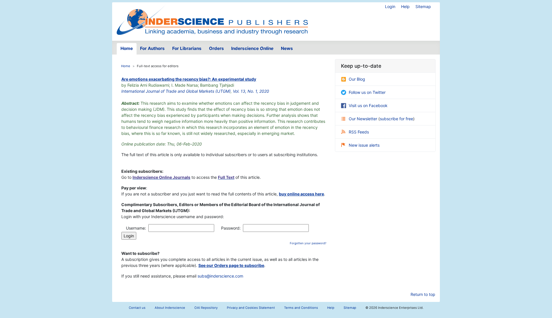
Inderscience (252, 48)
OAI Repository (206, 308)
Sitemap (423, 6)
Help (405, 6)
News (287, 48)
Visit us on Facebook (368, 105)
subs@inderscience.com (220, 276)
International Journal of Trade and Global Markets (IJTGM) (176, 91)
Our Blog (357, 79)
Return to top (423, 294)
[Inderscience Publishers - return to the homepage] (212, 19)
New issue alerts (364, 145)
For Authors (152, 48)
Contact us (137, 308)
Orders (216, 48)
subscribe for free (396, 118)
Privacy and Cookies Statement (251, 308)
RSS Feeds (359, 131)
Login (390, 6)
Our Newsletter (363, 118)
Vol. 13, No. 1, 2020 (251, 91)
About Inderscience (170, 308)
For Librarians (187, 48)
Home (126, 48)
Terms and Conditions (301, 308)
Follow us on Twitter (367, 92)
